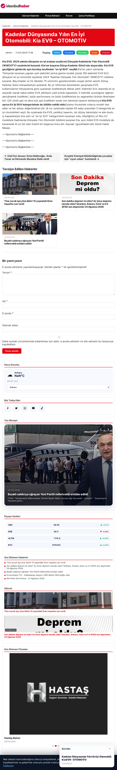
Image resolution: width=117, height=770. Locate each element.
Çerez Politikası (87, 15)
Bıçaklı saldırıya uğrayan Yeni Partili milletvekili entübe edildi (35, 571)
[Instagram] (24, 408)
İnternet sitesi (10, 325)
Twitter (57, 52)
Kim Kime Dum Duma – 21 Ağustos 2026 (25, 578)
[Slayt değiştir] (53, 746)
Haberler (6, 26)
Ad (4, 301)
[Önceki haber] (101, 429)
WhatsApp (82, 52)
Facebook (69, 52)
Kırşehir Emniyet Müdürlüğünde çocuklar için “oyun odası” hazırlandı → (88, 157)
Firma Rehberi (52, 15)
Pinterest (106, 52)
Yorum (7, 272)
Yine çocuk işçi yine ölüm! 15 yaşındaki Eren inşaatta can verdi (36, 562)
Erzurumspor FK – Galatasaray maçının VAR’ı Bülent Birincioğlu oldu (38, 575)
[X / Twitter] (16, 408)
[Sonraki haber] (107, 429)
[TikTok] (41, 408)
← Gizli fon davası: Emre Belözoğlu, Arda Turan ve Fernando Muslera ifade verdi (28, 157)
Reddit (94, 52)
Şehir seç (12, 381)
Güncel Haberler (30, 15)
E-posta (7, 313)
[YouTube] (33, 408)
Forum (69, 15)
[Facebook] (7, 408)
